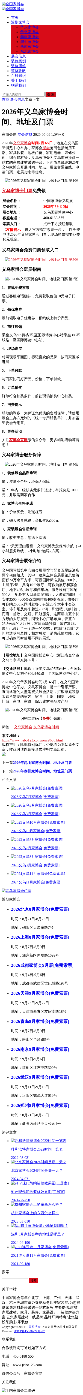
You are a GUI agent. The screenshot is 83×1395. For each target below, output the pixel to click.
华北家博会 (29, 32)
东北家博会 (29, 51)
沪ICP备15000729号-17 (29, 1331)
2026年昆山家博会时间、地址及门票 (42, 763)
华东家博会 (29, 27)
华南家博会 (29, 37)
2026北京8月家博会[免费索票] (40, 909)
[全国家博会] (13, 4)
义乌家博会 (22, 143)
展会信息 (18, 56)
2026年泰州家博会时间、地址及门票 (42, 771)
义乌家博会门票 (17, 190)
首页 (14, 17)
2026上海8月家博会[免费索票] (40, 937)
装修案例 (18, 61)
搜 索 (50, 94)
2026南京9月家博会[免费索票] (40, 1049)
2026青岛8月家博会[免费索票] (40, 1021)
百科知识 (18, 76)
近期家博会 (20, 22)
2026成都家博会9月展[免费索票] (42, 965)
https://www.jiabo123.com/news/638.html (32, 740)
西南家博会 (29, 46)
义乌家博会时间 (46, 727)
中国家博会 (33, 1327)
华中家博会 (29, 42)
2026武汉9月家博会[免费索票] (40, 1077)
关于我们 (18, 80)
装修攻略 (18, 71)
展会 (46, 148)
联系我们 (18, 85)
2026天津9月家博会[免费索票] (40, 993)
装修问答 (18, 66)
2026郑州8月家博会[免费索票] (40, 1105)
